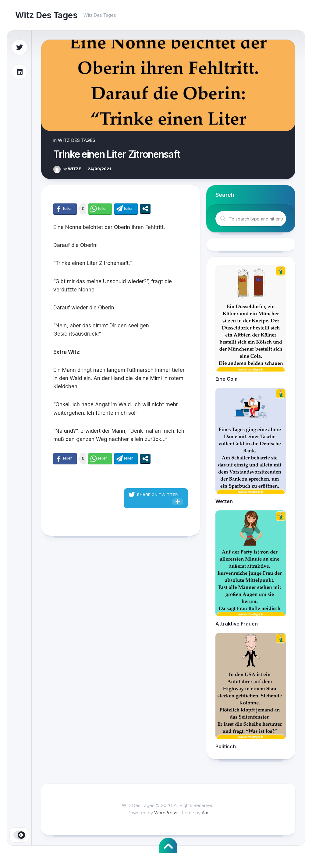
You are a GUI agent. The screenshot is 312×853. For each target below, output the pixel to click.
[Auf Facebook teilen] (65, 208)
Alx (205, 813)
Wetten (224, 501)
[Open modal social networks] (145, 208)
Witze (71, 169)
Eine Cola (226, 379)
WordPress (165, 813)
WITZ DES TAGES (76, 140)
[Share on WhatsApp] (100, 208)
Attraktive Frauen (236, 624)
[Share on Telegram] (126, 208)
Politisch (225, 746)
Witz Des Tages (46, 15)
